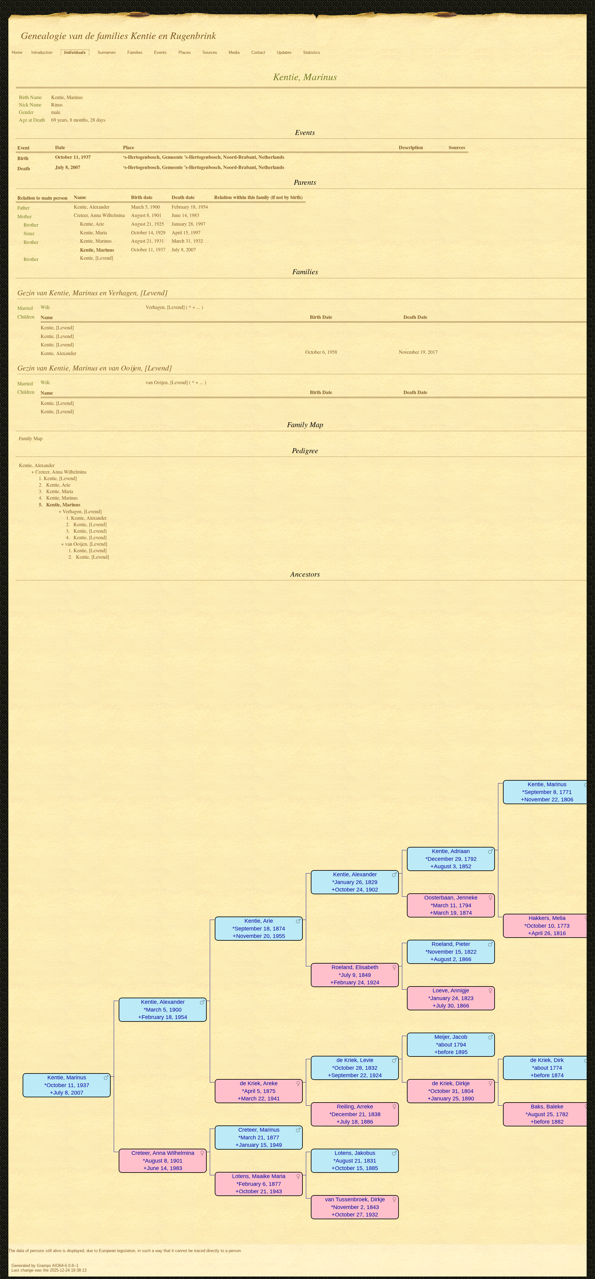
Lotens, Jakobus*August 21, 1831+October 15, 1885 (355, 1160)
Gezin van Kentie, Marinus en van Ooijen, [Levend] (94, 367)
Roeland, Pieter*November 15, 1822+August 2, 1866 (451, 951)
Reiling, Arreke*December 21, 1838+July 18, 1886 (355, 1114)
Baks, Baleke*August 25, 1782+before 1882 (547, 1114)
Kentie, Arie (92, 223)
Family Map (30, 438)
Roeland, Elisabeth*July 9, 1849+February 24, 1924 (354, 975)
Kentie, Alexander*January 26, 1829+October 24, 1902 (355, 882)
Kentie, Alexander (91, 206)
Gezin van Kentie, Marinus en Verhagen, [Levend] (92, 292)
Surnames (107, 52)
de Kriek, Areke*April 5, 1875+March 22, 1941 (259, 1091)
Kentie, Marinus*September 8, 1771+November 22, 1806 (547, 792)
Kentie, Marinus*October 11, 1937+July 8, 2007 (66, 1085)
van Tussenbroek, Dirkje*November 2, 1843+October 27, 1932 (355, 1207)
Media (234, 52)
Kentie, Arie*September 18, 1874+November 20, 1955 (258, 928)
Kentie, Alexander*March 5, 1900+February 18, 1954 (162, 1009)
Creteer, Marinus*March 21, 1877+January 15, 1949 (259, 1137)
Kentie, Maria (93, 232)
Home (17, 52)
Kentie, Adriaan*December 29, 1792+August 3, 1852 (451, 858)
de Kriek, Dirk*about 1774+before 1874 (547, 1067)
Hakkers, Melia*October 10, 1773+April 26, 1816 (547, 925)
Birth (23, 158)
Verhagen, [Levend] (165, 307)
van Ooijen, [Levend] (167, 382)
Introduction (41, 52)
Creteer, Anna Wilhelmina (99, 215)
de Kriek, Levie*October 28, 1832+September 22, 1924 (355, 1067)
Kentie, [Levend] (96, 257)
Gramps (44, 1265)
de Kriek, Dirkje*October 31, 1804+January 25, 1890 (451, 1091)
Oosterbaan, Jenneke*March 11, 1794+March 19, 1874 (451, 905)
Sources (209, 52)
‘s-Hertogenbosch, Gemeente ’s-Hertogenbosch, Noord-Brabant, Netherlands (203, 156)
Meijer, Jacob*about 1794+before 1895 (451, 1044)
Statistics (311, 52)
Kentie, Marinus (96, 240)
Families (135, 52)
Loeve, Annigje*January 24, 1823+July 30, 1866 (451, 998)
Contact (258, 52)
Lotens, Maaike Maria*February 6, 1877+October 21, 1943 (258, 1183)
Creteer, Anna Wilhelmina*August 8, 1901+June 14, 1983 (162, 1160)
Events (160, 52)
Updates (284, 52)
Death (23, 168)
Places (184, 52)
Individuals (75, 52)
